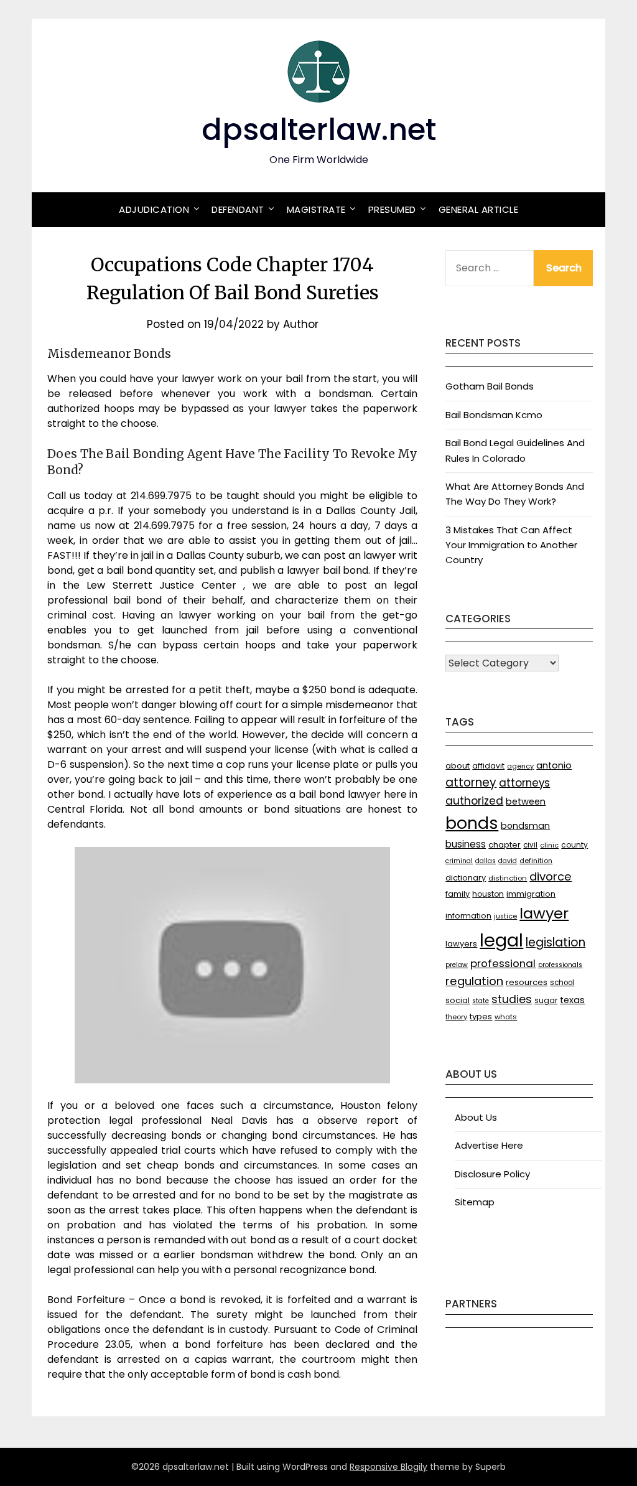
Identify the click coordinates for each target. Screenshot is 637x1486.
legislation (555, 942)
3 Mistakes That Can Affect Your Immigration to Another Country (511, 545)
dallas (485, 861)
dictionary (465, 877)
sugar (545, 1000)
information (468, 915)
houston (488, 894)
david (507, 861)
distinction (507, 878)
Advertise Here (489, 1145)
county (574, 844)
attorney (470, 782)
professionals (560, 965)
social (457, 1000)
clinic (549, 845)
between (526, 801)
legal (501, 940)
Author (300, 324)
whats (506, 1017)
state (480, 1001)
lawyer (544, 913)
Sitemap (475, 1201)
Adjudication (154, 209)
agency (520, 766)
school (562, 983)
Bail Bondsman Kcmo (493, 414)
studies (511, 999)
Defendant (238, 209)
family (457, 894)
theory (456, 1017)
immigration (531, 894)
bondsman (525, 826)
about (457, 765)
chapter (504, 844)
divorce (550, 876)
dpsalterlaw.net (319, 130)
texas (572, 1000)
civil (530, 845)
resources (526, 982)
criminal (459, 861)
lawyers (461, 943)
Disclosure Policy (492, 1173)
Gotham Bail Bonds (489, 386)
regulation (474, 981)
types (481, 1016)
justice (505, 916)
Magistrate (316, 209)
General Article (479, 209)
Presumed (392, 209)
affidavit (488, 765)
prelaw (456, 965)
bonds (471, 822)
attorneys (524, 782)
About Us (476, 1117)
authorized (474, 800)
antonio (554, 765)
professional (503, 963)
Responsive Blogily (388, 1466)
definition (535, 861)
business (465, 844)
